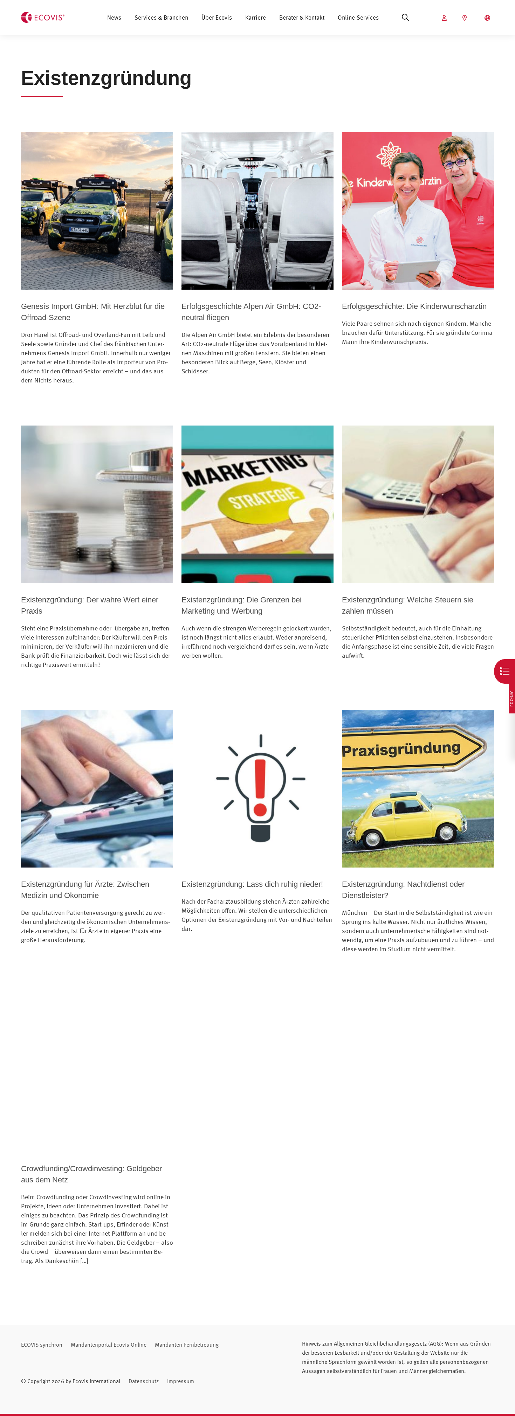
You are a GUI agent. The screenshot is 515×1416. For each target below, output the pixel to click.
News (114, 17)
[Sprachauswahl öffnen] (488, 18)
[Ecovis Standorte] (465, 18)
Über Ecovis (216, 17)
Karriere (255, 17)
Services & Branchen (161, 17)
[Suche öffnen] (405, 17)
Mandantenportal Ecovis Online (108, 1344)
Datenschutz (144, 1381)
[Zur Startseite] (42, 16)
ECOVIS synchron (41, 1344)
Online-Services (358, 17)
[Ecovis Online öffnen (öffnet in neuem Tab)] (445, 18)
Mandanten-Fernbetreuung (187, 1344)
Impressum (180, 1381)
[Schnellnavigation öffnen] (504, 671)
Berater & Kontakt (301, 17)
